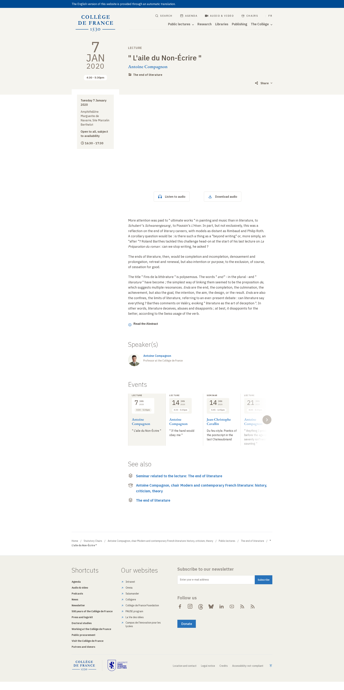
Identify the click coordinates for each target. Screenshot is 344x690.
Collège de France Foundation (142, 605)
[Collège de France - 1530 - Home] (95, 23)
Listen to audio (175, 196)
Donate (186, 624)
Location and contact (185, 665)
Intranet (130, 581)
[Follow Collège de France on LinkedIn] (221, 606)
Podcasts (77, 593)
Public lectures (227, 541)
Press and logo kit (82, 617)
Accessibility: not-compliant (247, 665)
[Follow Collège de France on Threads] (200, 606)
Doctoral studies (82, 623)
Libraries (221, 24)
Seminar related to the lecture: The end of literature (179, 476)
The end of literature (147, 75)
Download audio (226, 196)
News (75, 599)
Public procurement (83, 635)
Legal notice (208, 665)
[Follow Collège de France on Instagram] (190, 606)
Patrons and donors (83, 646)
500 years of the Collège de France (92, 611)
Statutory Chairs (93, 541)
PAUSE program (134, 611)
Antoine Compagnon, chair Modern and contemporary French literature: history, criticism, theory (201, 488)
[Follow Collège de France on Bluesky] (211, 606)
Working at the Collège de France (91, 629)
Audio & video (222, 15)
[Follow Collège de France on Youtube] (231, 606)
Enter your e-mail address (194, 579)
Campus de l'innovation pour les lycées (143, 624)
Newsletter (78, 605)
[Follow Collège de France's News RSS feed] (242, 606)
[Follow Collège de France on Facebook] (179, 606)
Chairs (252, 15)
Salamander (132, 593)
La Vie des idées (135, 617)
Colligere (131, 599)
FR (270, 15)
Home (75, 541)
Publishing (239, 24)
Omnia (129, 587)
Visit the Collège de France (87, 641)
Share (265, 83)
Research (204, 24)
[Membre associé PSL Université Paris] (117, 665)
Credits (223, 665)
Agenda (191, 15)
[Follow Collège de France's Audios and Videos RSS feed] (252, 606)
